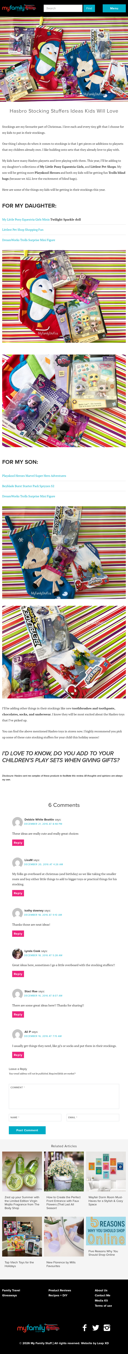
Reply (18, 843)
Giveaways (9, 1295)
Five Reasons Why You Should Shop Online (103, 1253)
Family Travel (11, 1290)
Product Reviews (59, 1290)
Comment (17, 1087)
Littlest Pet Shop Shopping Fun (23, 230)
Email (72, 1117)
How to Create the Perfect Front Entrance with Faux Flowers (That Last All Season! (63, 1203)
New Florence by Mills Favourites (61, 1264)
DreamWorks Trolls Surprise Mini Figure (28, 240)
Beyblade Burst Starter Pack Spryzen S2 (28, 486)
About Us (101, 1290)
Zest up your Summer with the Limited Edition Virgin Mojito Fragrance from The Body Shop (22, 1203)
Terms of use (103, 1306)
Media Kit (101, 1300)
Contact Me (102, 1295)
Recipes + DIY (58, 1295)
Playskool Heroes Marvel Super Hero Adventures (34, 476)
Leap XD (103, 1343)
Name (14, 1117)
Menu (114, 8)
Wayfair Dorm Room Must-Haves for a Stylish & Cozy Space (105, 1201)
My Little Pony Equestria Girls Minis (26, 219)
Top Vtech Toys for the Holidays (19, 1264)
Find (89, 8)
